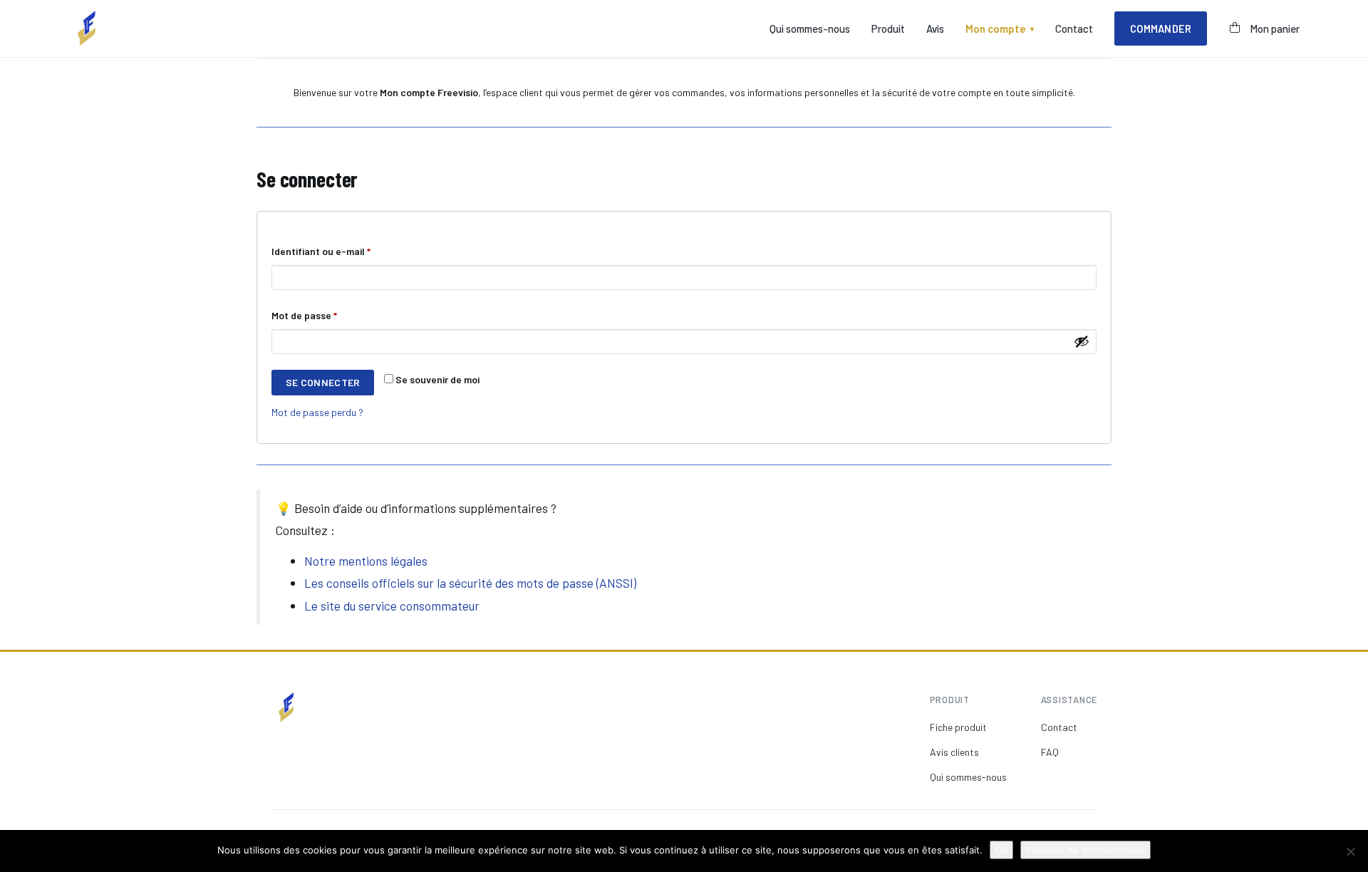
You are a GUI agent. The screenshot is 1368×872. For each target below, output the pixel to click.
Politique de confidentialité (1085, 850)
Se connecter (323, 382)
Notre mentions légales (366, 561)
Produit (888, 28)
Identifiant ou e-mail (345, 250)
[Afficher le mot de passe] (1081, 341)
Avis (935, 28)
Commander (1160, 28)
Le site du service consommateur (392, 605)
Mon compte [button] (999, 28)
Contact (1074, 28)
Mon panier (1275, 28)
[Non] (1350, 851)
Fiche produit (958, 727)
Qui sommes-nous (810, 28)
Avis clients (954, 752)
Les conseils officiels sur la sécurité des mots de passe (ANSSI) (470, 583)
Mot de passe (328, 314)
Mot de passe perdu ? (317, 412)
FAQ (1050, 752)
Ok (1001, 850)
